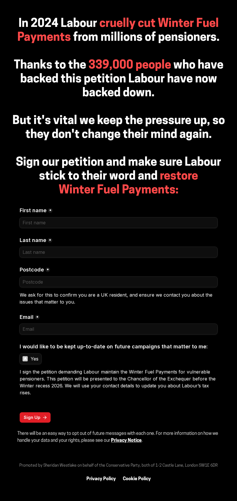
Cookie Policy (137, 479)
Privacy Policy (101, 479)
